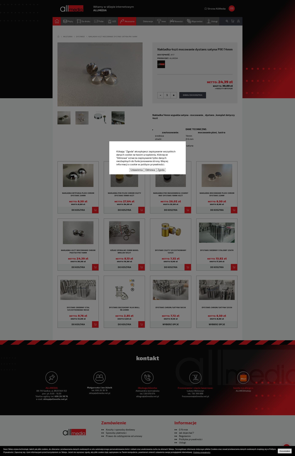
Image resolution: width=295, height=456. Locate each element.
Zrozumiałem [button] (284, 451)
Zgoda (161, 170)
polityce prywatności (152, 164)
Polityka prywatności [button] (201, 452)
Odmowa (150, 170)
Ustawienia (136, 170)
